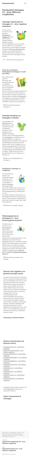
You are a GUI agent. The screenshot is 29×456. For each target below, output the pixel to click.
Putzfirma (5, 123)
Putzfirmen (10, 184)
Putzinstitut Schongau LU (7, 435)
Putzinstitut (9, 137)
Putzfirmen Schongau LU (17, 433)
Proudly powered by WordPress (9, 454)
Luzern (20, 432)
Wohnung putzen (7, 227)
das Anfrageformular (19, 49)
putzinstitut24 (14, 432)
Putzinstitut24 (8, 3)
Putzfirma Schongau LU (7, 433)
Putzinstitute (22, 96)
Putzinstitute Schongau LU (18, 435)
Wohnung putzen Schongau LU (8, 436)
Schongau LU (6, 37)
